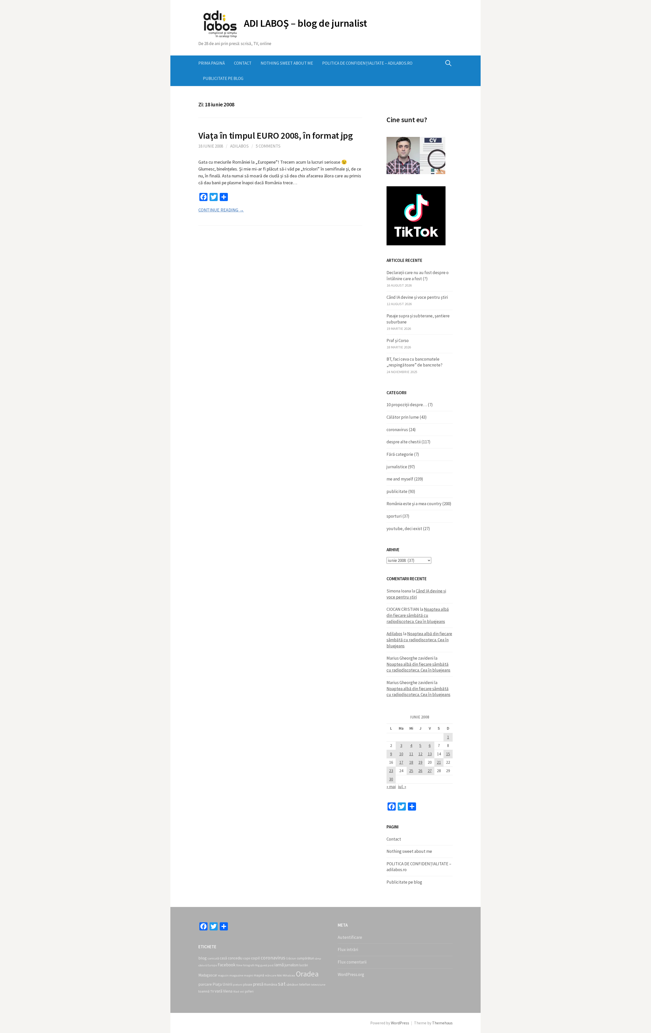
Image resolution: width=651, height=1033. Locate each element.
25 (411, 770)
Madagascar (207, 975)
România (270, 984)
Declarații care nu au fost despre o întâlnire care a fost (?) (418, 275)
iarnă (279, 965)
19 (420, 762)
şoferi (249, 991)
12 (420, 754)
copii (246, 958)
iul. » (402, 786)
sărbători (292, 984)
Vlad (236, 991)
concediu (235, 958)
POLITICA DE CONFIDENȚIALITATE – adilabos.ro (367, 63)
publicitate (397, 491)
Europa (212, 965)
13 (430, 754)
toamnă (204, 991)
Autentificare (350, 937)
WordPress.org (351, 974)
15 (448, 754)
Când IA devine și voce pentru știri (417, 297)
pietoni (237, 984)
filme (239, 965)
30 (391, 779)
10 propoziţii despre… (407, 404)
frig (257, 965)
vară (218, 991)
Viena (227, 991)
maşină (259, 975)
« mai (391, 786)
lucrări (303, 965)
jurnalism (292, 965)
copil (255, 957)
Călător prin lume (403, 417)
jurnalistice (397, 467)
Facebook (226, 965)
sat (282, 983)
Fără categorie (400, 454)
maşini (248, 975)
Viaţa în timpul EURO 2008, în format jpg (275, 135)
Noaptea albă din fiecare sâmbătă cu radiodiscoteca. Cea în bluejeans (418, 615)
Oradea (307, 974)
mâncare (270, 975)
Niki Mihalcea (286, 975)
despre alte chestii (404, 442)
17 (401, 762)
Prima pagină (211, 63)
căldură (202, 965)
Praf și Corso (398, 340)
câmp (318, 958)
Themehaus (442, 1023)
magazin (223, 975)
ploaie (247, 984)
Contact (242, 63)
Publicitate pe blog (223, 78)
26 (420, 770)
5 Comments (268, 146)
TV (212, 991)
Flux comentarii (352, 962)
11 (411, 754)
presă (258, 984)
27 (430, 770)
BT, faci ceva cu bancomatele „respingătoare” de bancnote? (414, 362)
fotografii (249, 965)
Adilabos (239, 146)
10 (401, 754)
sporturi (394, 516)
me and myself (400, 479)
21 (439, 762)
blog (202, 957)
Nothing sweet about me (287, 63)
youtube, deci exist (404, 528)
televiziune (318, 984)
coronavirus (397, 429)
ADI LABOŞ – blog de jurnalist (305, 23)
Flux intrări (348, 949)
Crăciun (291, 958)
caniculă (213, 958)
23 (391, 770)
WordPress (400, 1023)
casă (223, 958)
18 (411, 762)
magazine (236, 975)
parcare (205, 984)
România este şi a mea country (414, 503)
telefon (304, 984)
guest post (267, 965)
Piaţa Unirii (222, 984)
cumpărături (305, 958)
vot (242, 991)
